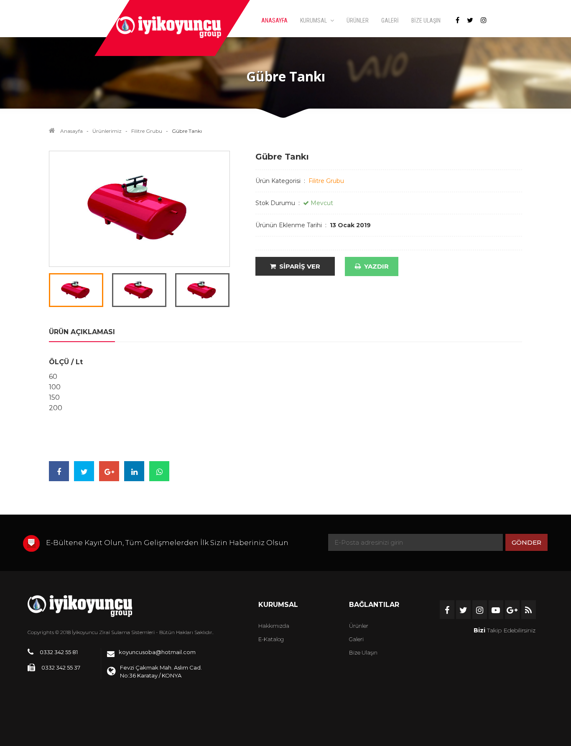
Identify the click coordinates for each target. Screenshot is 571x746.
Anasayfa (71, 131)
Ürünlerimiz (107, 131)
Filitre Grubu (146, 131)
